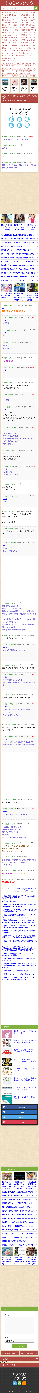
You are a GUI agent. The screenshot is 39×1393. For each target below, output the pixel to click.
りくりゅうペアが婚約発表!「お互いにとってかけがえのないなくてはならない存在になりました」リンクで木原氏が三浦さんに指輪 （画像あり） (29, 27)
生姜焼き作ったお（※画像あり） (11, 30)
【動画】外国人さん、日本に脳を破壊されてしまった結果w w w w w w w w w (11, 20)
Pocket (21, 1122)
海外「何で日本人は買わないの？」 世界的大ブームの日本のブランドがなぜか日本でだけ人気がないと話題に (19, 1207)
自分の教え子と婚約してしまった (12, 246)
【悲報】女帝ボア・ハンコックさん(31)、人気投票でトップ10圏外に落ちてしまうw (11, 32)
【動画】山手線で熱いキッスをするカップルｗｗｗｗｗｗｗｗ (19, 265)
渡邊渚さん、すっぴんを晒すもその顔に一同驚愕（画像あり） (19, 931)
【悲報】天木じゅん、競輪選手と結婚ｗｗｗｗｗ (19, 970)
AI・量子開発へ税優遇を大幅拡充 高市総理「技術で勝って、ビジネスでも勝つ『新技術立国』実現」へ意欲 (11, 22)
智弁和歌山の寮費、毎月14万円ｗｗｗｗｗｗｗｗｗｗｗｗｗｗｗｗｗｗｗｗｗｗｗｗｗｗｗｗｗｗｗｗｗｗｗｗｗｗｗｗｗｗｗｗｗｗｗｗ (20, 63)
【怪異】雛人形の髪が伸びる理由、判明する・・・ (29, 40)
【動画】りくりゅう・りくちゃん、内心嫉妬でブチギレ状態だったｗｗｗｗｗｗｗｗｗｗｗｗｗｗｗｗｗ (29, 35)
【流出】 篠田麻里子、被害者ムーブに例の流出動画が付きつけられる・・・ (29, 30)
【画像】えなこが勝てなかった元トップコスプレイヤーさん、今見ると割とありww (19, 978)
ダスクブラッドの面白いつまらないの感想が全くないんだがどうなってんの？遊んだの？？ (20, 51)
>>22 (4, 677)
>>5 (3, 308)
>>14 (4, 531)
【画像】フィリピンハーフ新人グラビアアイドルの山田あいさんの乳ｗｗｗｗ (19, 905)
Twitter (21, 1117)
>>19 (4, 647)
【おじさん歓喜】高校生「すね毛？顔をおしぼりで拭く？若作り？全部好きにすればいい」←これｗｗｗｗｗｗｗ (19, 1211)
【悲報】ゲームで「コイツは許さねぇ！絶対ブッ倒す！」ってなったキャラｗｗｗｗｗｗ (20, 48)
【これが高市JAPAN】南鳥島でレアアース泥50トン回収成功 (11, 37)
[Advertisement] (19, 193)
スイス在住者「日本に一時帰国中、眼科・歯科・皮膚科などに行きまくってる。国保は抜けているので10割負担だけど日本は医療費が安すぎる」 (29, 32)
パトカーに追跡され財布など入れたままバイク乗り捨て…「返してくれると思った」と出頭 (19, 242)
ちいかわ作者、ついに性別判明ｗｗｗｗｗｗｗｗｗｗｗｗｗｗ (19, 1226)
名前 (6, 1337)
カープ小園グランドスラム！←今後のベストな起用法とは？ (29, 17)
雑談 (20, 101)
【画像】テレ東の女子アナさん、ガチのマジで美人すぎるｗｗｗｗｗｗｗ (19, 269)
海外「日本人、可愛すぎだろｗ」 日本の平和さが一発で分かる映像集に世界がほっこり (19, 1214)
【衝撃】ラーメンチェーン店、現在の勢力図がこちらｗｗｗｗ (19, 1199)
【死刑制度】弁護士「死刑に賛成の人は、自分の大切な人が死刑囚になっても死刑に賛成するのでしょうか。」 (19, 257)
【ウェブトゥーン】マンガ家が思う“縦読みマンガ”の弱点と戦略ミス (19, 239)
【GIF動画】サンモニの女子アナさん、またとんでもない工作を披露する (19, 280)
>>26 (4, 707)
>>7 (4, 397)
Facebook (21, 1107)
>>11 (4, 410)
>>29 (4, 812)
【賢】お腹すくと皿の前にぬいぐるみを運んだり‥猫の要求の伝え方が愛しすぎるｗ (29, 20)
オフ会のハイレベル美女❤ (10, 35)
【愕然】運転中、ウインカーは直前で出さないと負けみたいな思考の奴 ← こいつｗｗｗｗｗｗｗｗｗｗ (11, 12)
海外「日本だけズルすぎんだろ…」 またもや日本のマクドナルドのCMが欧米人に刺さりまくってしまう (19, 1230)
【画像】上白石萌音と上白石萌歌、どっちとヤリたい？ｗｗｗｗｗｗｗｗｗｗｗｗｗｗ (19, 916)
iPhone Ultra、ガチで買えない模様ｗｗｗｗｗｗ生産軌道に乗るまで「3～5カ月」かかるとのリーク (11, 17)
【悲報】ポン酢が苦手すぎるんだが (14, 1241)
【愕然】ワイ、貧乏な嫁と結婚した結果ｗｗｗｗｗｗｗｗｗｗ (19, 959)
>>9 (4, 320)
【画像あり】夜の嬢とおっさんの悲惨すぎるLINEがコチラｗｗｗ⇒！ (11, 27)
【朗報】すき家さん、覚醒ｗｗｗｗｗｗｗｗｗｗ (18, 1218)
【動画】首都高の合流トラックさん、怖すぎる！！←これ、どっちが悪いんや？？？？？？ (29, 15)
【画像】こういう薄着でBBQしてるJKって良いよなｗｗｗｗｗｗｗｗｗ (19, 1237)
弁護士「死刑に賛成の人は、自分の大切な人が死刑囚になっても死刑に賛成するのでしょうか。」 (19, 276)
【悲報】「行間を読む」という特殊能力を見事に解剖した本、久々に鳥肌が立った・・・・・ (11, 42)
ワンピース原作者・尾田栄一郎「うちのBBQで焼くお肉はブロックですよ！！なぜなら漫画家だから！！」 (11, 15)
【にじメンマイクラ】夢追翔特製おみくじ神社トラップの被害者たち (20, 56)
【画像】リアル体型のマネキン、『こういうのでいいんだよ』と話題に (19, 954)
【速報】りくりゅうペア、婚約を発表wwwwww (18, 974)
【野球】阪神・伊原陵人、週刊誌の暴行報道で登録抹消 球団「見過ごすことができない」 (29, 22)
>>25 (5, 469)
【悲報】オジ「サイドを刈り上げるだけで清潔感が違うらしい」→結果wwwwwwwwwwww (29, 37)
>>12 (5, 333)
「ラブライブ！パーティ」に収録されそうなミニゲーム (19, 46)
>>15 (5, 430)
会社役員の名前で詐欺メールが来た (13, 58)
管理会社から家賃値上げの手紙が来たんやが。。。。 (18, 53)
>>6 (4, 370)
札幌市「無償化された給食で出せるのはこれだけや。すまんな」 (29, 25)
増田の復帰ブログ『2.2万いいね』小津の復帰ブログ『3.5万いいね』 (19, 261)
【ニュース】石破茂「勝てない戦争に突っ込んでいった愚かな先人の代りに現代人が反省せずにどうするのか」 (19, 254)
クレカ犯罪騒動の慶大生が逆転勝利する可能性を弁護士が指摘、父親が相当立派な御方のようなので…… (19, 235)
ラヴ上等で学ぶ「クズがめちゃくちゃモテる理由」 (11, 40)
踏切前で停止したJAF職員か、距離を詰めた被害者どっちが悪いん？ (29, 42)
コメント (8, 1314)
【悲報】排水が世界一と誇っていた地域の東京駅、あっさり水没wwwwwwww (19, 1192)
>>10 (4, 499)
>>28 (4, 739)
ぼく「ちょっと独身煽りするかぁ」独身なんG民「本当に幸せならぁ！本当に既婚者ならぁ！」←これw (29, 12)
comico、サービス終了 (9, 61)
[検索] (36, 8)
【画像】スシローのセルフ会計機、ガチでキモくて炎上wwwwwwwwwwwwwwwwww (19, 926)
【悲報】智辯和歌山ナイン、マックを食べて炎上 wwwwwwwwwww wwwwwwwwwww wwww (19, 921)
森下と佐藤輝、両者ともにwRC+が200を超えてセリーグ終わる (20, 66)
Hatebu (21, 1112)
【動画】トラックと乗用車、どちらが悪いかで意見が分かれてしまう (11, 25)
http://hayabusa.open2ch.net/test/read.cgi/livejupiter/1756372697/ (28, 889)
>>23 (5, 454)
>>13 (5, 346)
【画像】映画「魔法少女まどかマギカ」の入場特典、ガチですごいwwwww (19, 897)
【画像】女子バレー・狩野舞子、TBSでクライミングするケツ (19, 250)
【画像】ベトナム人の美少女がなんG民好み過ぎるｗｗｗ (19, 273)
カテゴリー (4, 1362)
